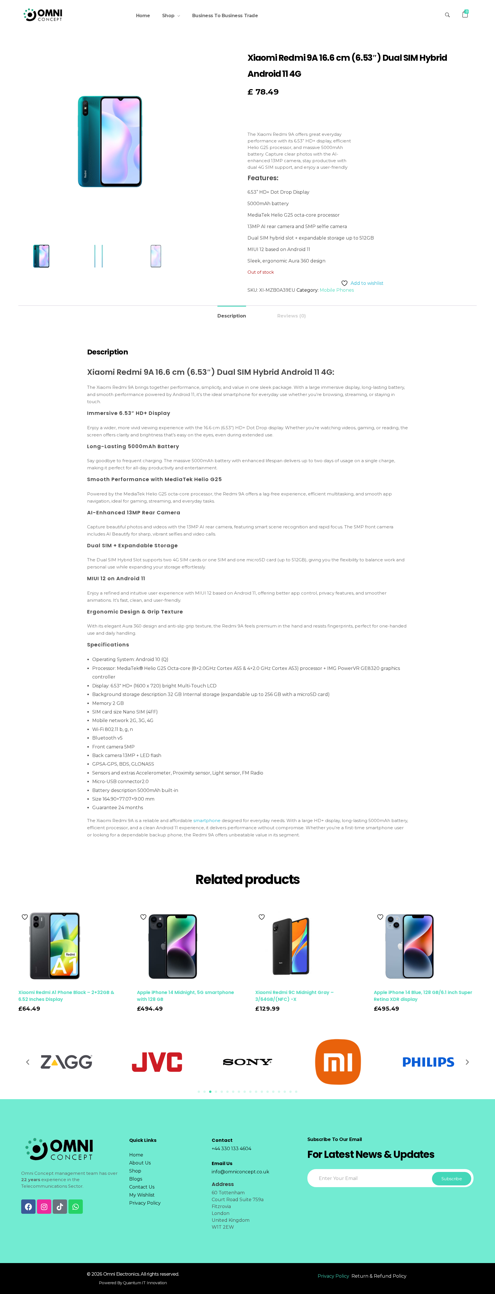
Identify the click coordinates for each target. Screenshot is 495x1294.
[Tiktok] (60, 1206)
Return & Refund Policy (378, 1276)
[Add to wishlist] (25, 917)
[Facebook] (28, 1206)
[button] (27, 1062)
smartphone (207, 820)
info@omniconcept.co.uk (240, 1172)
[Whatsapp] (75, 1206)
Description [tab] (231, 316)
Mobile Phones (337, 290)
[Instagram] (44, 1206)
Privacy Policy (333, 1276)
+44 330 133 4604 (231, 1148)
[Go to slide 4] (216, 1092)
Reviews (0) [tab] (291, 316)
